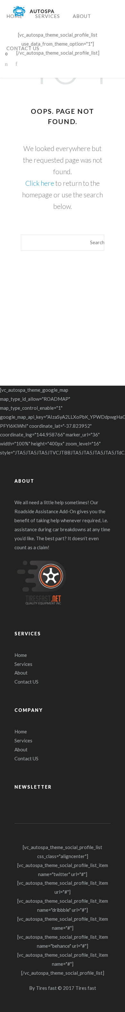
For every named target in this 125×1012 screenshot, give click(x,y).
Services (23, 664)
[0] (6, 64)
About (21, 673)
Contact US (26, 682)
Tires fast (46, 988)
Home (20, 655)
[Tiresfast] (33, 11)
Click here (39, 183)
